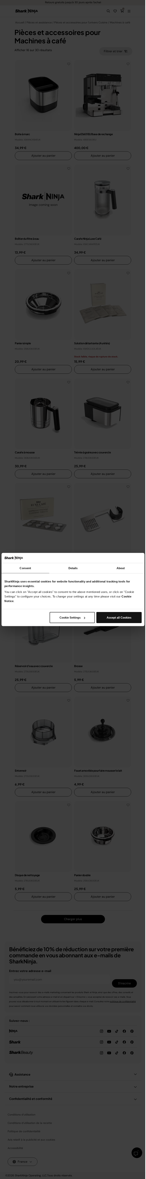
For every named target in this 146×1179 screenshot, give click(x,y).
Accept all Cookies (119, 617)
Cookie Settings (70, 617)
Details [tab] (73, 568)
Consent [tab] (25, 568)
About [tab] (121, 568)
